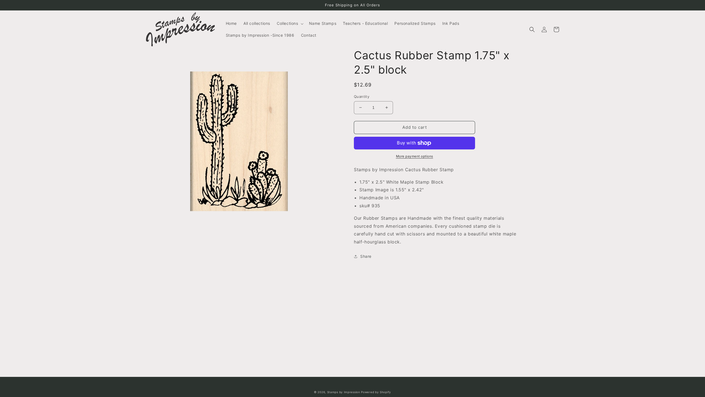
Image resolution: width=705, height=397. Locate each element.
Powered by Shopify (376, 392)
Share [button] (366, 256)
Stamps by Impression (343, 392)
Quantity (361, 96)
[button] (289, 23)
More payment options (414, 156)
